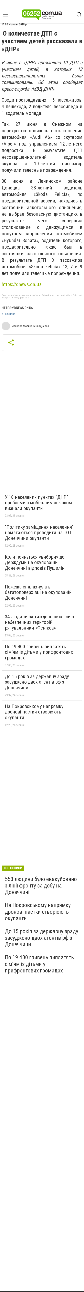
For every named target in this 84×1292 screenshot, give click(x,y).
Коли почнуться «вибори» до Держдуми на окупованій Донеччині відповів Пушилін (35, 562)
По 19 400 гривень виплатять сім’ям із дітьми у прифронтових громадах (39, 652)
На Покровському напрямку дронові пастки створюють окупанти (34, 712)
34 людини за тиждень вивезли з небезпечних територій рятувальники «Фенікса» (39, 622)
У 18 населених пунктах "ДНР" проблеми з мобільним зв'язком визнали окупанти (38, 502)
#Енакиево (8, 314)
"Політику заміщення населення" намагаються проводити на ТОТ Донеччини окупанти (39, 532)
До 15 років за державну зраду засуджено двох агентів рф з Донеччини (37, 682)
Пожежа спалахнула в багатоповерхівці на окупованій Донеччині (38, 592)
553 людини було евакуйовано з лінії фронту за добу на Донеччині (41, 885)
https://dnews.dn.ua (22, 284)
